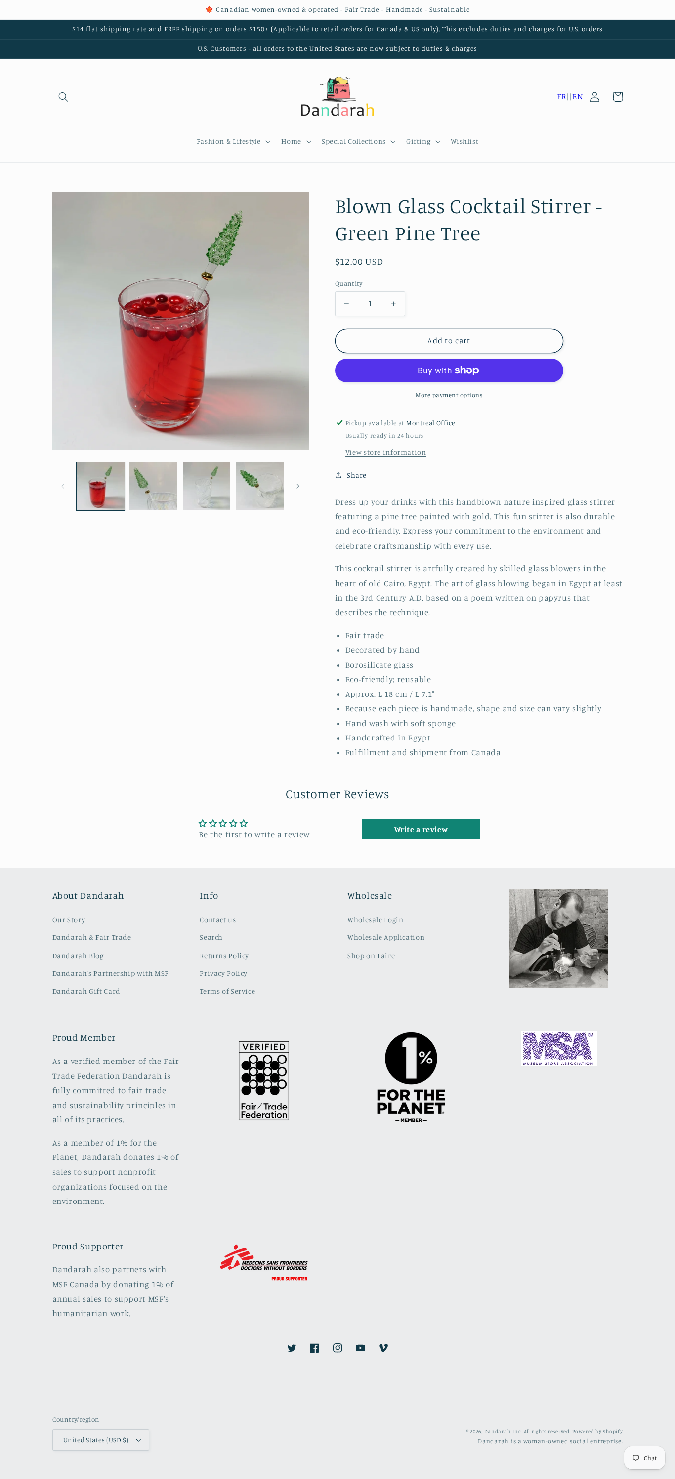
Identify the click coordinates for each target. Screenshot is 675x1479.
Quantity (348, 283)
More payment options (449, 395)
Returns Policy (224, 955)
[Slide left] (63, 486)
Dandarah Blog (78, 955)
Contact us (218, 919)
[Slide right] (298, 486)
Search (211, 937)
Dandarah (497, 1431)
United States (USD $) (96, 1440)
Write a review (421, 829)
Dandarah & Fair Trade (91, 937)
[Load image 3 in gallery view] (207, 486)
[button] (63, 97)
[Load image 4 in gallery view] (260, 486)
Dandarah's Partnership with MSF (110, 973)
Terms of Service (227, 991)
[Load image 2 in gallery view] (153, 486)
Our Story (68, 919)
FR (561, 96)
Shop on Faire (371, 955)
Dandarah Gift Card (86, 991)
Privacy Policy (224, 973)
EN (577, 96)
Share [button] (357, 475)
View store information (385, 452)
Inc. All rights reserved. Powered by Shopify (567, 1431)
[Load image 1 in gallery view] (101, 486)
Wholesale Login (375, 919)
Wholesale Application (385, 937)
